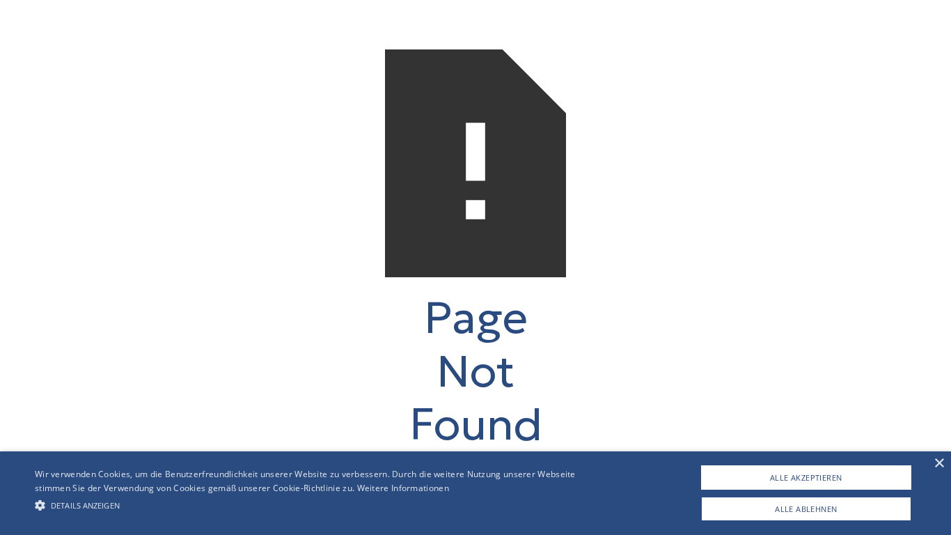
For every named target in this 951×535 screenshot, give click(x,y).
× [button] (939, 463)
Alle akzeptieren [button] (806, 477)
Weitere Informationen (403, 488)
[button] (321, 505)
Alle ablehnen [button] (806, 509)
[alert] (475, 493)
